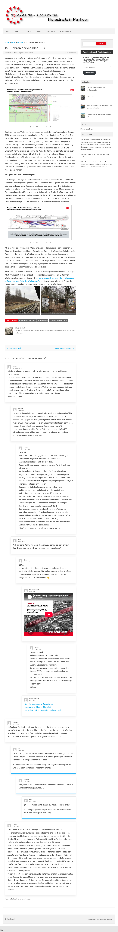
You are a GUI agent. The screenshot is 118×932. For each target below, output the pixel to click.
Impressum (92, 919)
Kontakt (109, 919)
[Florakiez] (47, 25)
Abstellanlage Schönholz (27, 320)
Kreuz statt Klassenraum (64, 348)
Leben (17, 31)
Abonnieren (89, 73)
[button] (22, 301)
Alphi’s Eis (90, 96)
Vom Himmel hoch (14, 348)
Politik (28, 31)
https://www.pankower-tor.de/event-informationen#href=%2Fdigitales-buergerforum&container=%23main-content (42, 707)
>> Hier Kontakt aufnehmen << (97, 167)
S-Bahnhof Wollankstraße (58, 320)
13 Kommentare (70, 53)
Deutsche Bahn (43, 320)
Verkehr (20, 42)
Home (7, 31)
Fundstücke (50, 31)
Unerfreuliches (65, 31)
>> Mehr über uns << (87, 157)
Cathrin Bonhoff (14, 53)
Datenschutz (101, 919)
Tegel (38, 31)
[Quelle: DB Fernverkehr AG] (40, 106)
